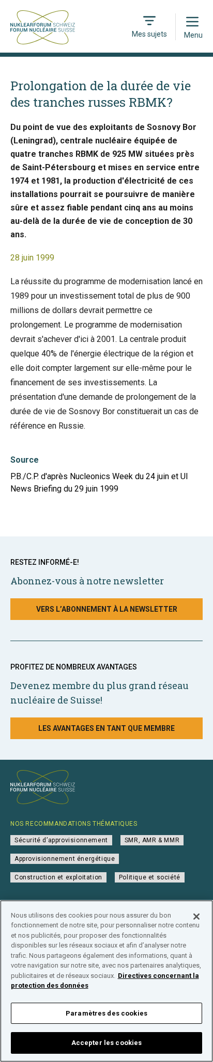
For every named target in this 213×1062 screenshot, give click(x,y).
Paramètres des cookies (106, 1013)
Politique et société (149, 877)
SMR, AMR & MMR (152, 840)
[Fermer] (196, 916)
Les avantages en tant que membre (106, 728)
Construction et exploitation (58, 877)
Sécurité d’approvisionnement (61, 840)
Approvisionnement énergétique (64, 858)
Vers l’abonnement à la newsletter (106, 609)
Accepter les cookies (106, 1043)
